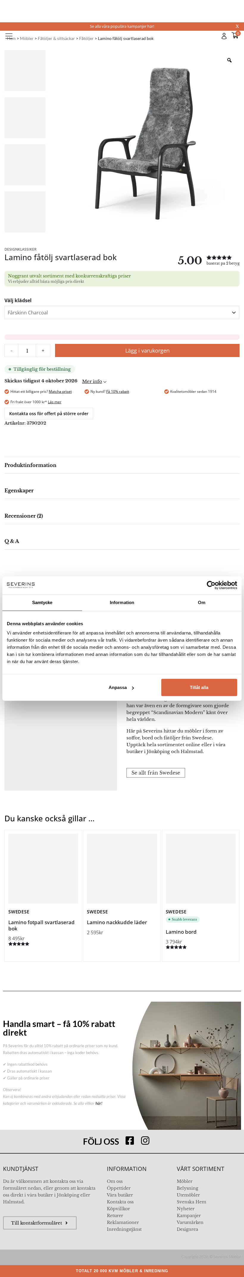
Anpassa (118, 687)
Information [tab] (122, 602)
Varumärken (190, 1222)
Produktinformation (30, 465)
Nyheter (186, 1208)
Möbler (185, 1181)
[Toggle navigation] (8, 36)
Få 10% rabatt (117, 391)
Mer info (92, 381)
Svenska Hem (191, 1202)
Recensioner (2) (23, 516)
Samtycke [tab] (42, 602)
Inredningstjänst (124, 1229)
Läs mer (54, 401)
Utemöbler (188, 1195)
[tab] (122, 465)
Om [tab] (201, 602)
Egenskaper (19, 491)
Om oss (115, 1181)
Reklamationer (123, 1222)
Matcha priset (60, 391)
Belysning (187, 1188)
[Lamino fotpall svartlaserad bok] (43, 869)
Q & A (11, 541)
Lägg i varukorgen (147, 350)
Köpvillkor (118, 1208)
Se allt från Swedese (156, 773)
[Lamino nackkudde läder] (122, 869)
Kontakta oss (120, 1202)
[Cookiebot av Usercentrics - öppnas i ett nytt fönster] (211, 585)
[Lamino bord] (201, 869)
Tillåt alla (199, 687)
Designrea (187, 1229)
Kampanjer (189, 1215)
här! (99, 1103)
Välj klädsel (18, 300)
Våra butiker (120, 1195)
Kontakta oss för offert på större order (48, 413)
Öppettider (119, 1188)
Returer (115, 1215)
